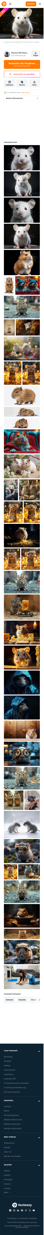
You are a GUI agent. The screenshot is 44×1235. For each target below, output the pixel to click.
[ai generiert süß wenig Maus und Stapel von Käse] (13, 685)
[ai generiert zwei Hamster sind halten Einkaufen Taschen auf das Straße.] (13, 926)
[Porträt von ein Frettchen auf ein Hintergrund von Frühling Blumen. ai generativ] (11, 549)
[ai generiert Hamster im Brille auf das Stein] (21, 1115)
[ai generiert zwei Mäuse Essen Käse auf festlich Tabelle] (14, 571)
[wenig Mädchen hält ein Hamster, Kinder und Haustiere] (21, 1140)
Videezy (7, 1228)
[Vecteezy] (3, 3)
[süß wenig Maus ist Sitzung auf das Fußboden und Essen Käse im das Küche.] (15, 1035)
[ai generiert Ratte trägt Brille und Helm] (21, 998)
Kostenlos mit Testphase (22, 64)
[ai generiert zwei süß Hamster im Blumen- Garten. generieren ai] (21, 526)
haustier (22, 1163)
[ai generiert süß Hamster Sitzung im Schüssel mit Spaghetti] (21, 1079)
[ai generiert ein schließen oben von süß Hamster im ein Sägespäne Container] (21, 1097)
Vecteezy (7, 1224)
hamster (9, 1163)
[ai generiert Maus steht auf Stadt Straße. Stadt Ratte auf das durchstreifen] (21, 904)
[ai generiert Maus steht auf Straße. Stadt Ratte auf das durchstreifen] (21, 325)
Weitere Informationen (14, 97)
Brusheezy (8, 1219)
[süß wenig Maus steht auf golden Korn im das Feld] (12, 408)
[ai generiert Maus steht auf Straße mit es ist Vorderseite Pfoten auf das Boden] (21, 708)
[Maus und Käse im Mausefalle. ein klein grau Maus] (21, 733)
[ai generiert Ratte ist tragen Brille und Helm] (21, 880)
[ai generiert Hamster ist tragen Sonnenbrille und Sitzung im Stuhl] (21, 501)
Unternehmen (9, 1233)
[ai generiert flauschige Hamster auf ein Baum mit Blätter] (16, 363)
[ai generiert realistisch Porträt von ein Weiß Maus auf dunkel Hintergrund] (21, 156)
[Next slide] (34, 1163)
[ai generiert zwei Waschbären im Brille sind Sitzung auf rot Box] (16, 303)
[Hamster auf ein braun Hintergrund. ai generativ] (9, 346)
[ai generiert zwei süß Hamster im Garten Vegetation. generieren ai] (21, 384)
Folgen (35, 55)
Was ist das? (26, 92)
